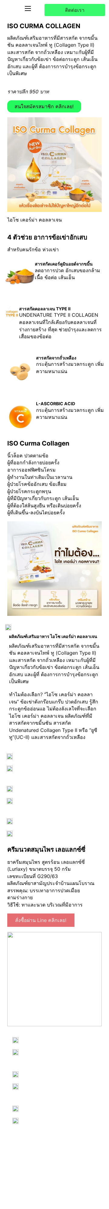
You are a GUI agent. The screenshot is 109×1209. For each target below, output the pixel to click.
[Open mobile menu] (28, 8)
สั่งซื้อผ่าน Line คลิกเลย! (40, 920)
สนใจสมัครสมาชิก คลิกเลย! (44, 106)
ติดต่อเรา (74, 10)
